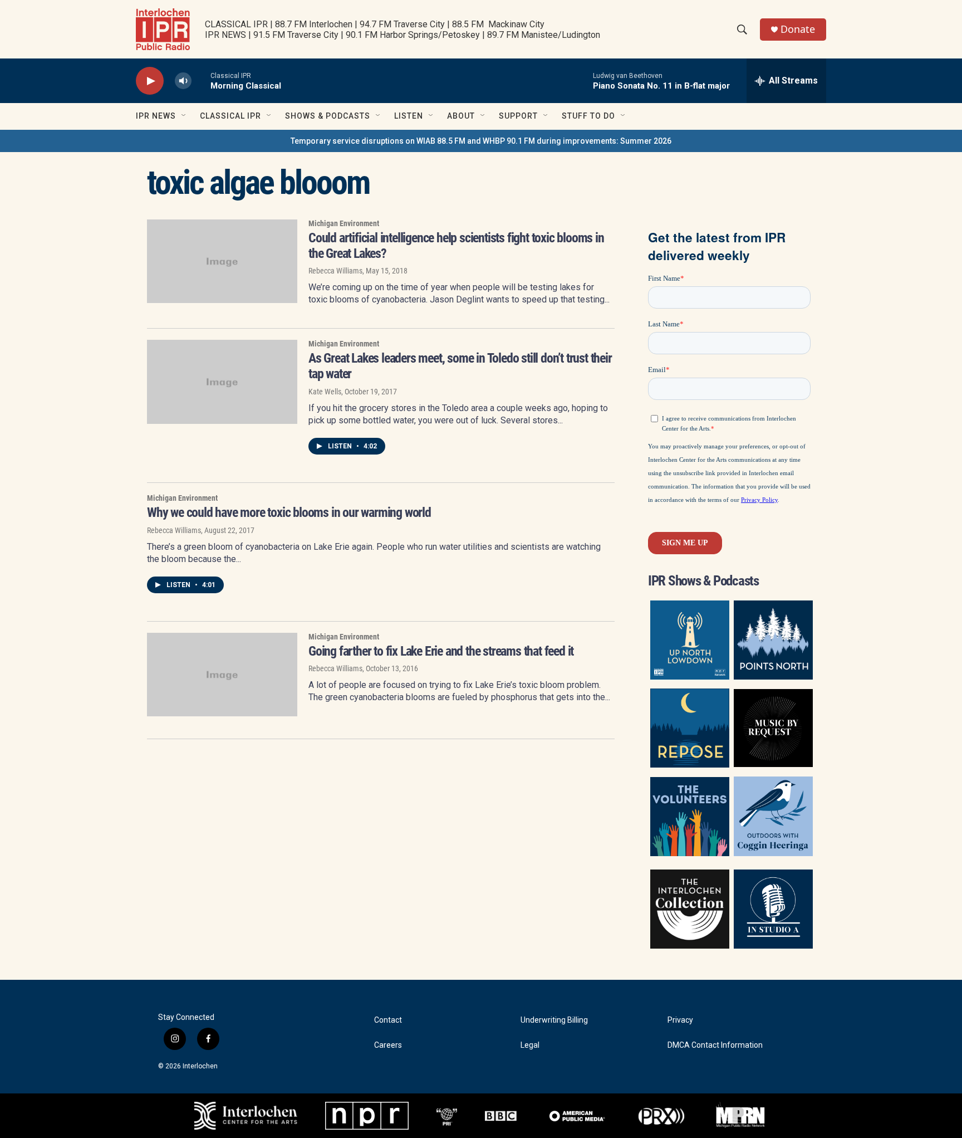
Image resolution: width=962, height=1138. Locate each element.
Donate (798, 29)
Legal (530, 1045)
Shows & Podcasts (327, 115)
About (461, 115)
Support (518, 115)
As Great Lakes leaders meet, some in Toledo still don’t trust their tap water (460, 366)
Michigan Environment (343, 223)
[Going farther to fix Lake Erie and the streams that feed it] (222, 674)
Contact (388, 1020)
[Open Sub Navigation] (184, 115)
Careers (388, 1045)
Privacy (680, 1020)
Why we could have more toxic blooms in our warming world (289, 512)
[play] (150, 81)
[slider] (201, 80)
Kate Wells (324, 391)
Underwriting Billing (554, 1020)
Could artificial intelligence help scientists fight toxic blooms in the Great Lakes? (456, 245)
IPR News (156, 115)
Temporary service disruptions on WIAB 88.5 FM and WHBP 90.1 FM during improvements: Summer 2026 (481, 140)
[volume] (183, 81)
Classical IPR (230, 115)
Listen (408, 115)
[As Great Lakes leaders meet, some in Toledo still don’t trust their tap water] (222, 381)
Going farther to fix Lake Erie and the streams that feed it (440, 651)
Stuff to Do (588, 115)
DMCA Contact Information (715, 1045)
